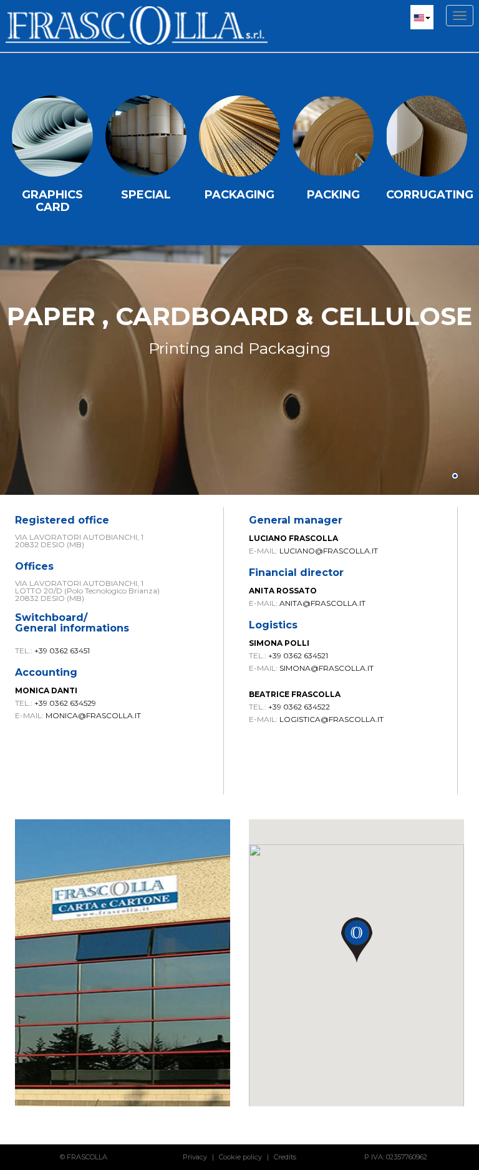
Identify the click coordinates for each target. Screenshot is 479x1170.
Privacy (195, 1157)
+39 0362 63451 (62, 650)
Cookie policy (240, 1157)
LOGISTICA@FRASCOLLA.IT (331, 719)
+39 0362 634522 (299, 706)
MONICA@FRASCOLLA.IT (93, 715)
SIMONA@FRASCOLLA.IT (326, 668)
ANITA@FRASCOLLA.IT (322, 603)
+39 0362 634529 (65, 703)
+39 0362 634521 (298, 655)
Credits (285, 1157)
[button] (421, 17)
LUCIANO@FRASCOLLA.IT (328, 550)
